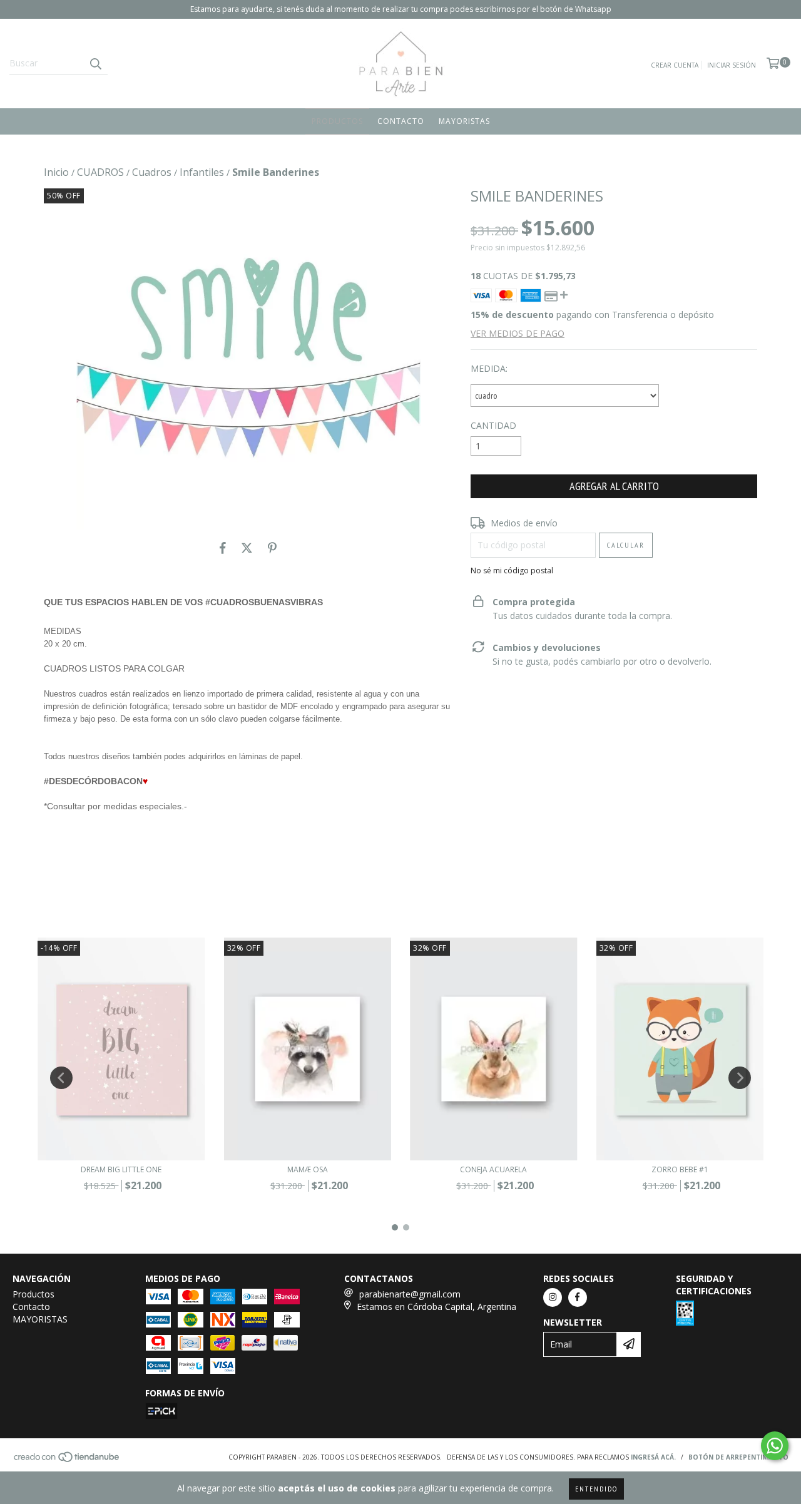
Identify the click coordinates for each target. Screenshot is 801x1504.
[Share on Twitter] (247, 548)
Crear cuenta (674, 65)
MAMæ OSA (307, 1169)
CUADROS (100, 172)
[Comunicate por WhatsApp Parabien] (774, 1445)
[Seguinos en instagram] (552, 1297)
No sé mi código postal (512, 570)
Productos (337, 121)
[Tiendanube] (67, 1460)
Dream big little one (121, 1169)
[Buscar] (95, 63)
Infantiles (202, 172)
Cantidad (493, 425)
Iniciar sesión (731, 65)
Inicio (56, 172)
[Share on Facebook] (223, 548)
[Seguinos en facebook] (577, 1297)
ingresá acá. (653, 1457)
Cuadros (151, 172)
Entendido (596, 1488)
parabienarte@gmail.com (410, 1294)
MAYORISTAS (464, 121)
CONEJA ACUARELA (493, 1169)
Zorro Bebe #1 (679, 1169)
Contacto (400, 121)
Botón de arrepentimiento (738, 1457)
